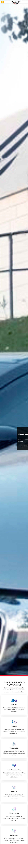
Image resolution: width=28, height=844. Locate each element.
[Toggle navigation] (2, 2)
